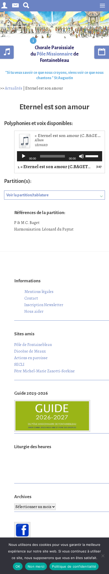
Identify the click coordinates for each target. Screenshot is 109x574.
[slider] (92, 155)
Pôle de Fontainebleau (33, 344)
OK (17, 566)
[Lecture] (23, 156)
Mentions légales (38, 291)
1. (54, 167)
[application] (59, 156)
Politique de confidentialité (74, 566)
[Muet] (81, 156)
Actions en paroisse (31, 358)
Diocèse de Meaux (30, 351)
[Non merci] (102, 555)
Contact (31, 298)
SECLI (19, 364)
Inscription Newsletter (43, 305)
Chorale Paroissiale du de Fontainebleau (54, 54)
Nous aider (33, 311)
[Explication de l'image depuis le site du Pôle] (33, 41)
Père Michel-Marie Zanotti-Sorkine (44, 371)
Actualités (13, 88)
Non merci (36, 566)
